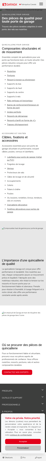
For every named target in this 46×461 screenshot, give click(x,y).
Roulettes (11, 71)
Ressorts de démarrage (17, 116)
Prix (24, 457)
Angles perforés (14, 112)
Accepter (23, 441)
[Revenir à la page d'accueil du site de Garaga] (17, 4)
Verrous (10, 168)
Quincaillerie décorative (17, 205)
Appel (39, 457)
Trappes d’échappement (17, 124)
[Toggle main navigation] (41, 4)
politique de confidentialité (21, 435)
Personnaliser (23, 448)
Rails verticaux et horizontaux (20, 100)
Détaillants (8, 457)
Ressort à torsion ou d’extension (21, 79)
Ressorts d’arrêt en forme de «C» (21, 120)
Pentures (11, 75)
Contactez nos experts (16, 372)
